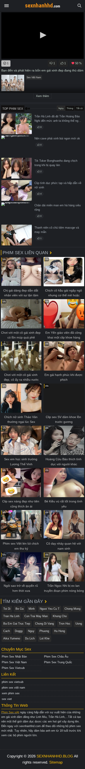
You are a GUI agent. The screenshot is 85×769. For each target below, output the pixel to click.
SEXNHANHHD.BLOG (55, 756)
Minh (32, 608)
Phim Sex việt (10, 712)
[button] (42, 35)
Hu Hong (59, 631)
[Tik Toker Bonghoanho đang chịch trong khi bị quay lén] (16, 168)
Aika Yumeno (11, 638)
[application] (42, 35)
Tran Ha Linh (11, 616)
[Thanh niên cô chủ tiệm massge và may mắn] (16, 235)
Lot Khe (44, 638)
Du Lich (30, 638)
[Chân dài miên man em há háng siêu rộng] (16, 212)
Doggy (19, 631)
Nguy (31, 631)
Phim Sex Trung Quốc (58, 662)
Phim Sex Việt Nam (14, 662)
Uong (78, 623)
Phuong (44, 631)
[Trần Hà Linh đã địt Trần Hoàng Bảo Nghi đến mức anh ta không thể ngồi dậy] (16, 123)
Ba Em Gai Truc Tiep (16, 623)
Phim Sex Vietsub (13, 668)
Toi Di (6, 608)
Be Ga (19, 608)
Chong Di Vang (44, 623)
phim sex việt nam (13, 687)
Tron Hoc (64, 623)
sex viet (7, 699)
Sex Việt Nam (34, 77)
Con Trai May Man (36, 616)
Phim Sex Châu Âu (56, 656)
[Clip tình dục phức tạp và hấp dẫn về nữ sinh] (16, 190)
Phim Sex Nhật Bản (14, 656)
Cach (6, 631)
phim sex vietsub (12, 682)
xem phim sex (11, 693)
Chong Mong (72, 608)
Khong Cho (60, 616)
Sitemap (56, 762)
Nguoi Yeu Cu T (50, 608)
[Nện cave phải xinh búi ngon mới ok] (16, 145)
